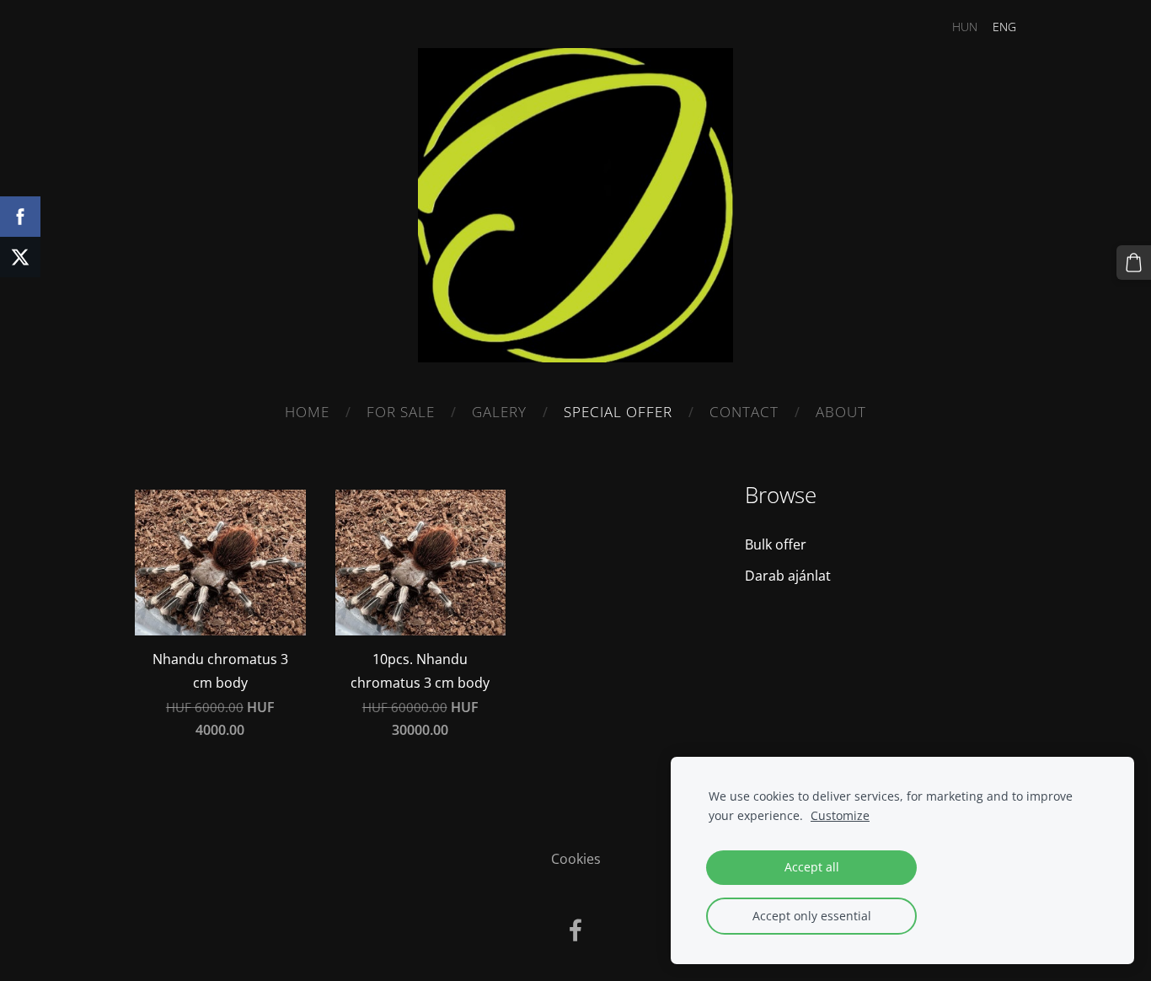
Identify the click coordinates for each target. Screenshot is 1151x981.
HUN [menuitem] (964, 27)
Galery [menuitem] (499, 411)
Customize (840, 815)
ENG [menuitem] (1004, 27)
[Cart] (1133, 262)
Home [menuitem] (307, 411)
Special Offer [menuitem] (618, 411)
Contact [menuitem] (744, 411)
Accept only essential (811, 916)
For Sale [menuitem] (401, 411)
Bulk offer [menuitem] (775, 544)
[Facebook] (575, 930)
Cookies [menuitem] (576, 859)
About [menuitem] (841, 411)
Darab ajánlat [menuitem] (788, 575)
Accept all (811, 867)
